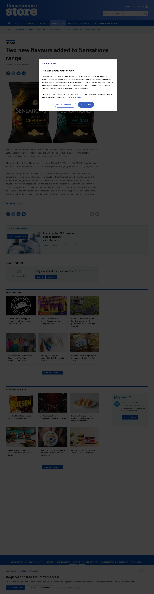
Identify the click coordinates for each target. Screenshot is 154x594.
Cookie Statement (74, 97)
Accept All (86, 104)
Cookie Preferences (65, 104)
